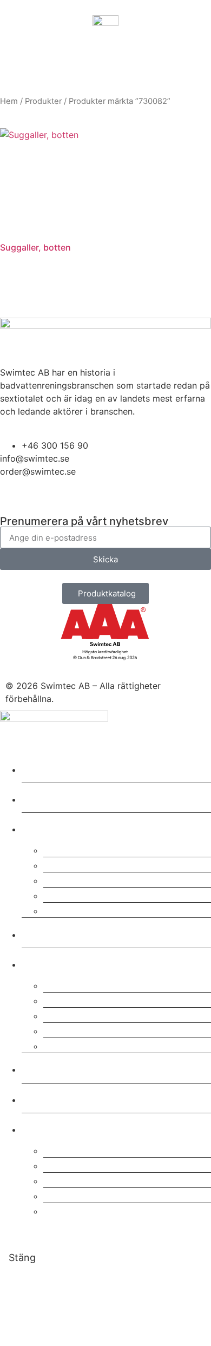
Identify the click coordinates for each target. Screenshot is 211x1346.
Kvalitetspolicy (86, 984)
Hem (9, 101)
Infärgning (72, 909)
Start (39, 767)
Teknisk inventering (99, 894)
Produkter (43, 101)
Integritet (69, 1014)
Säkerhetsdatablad (97, 1149)
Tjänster (50, 827)
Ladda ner (55, 1127)
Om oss (47, 962)
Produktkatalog (87, 1164)
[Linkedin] (13, 499)
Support (66, 864)
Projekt (45, 932)
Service (65, 849)
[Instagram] (73, 499)
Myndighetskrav (90, 1194)
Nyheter (49, 1097)
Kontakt (48, 1067)
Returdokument (87, 1179)
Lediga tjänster (86, 1045)
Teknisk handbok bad (104, 1210)
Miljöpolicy (74, 999)
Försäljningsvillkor (95, 1029)
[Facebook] (43, 499)
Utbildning (73, 879)
